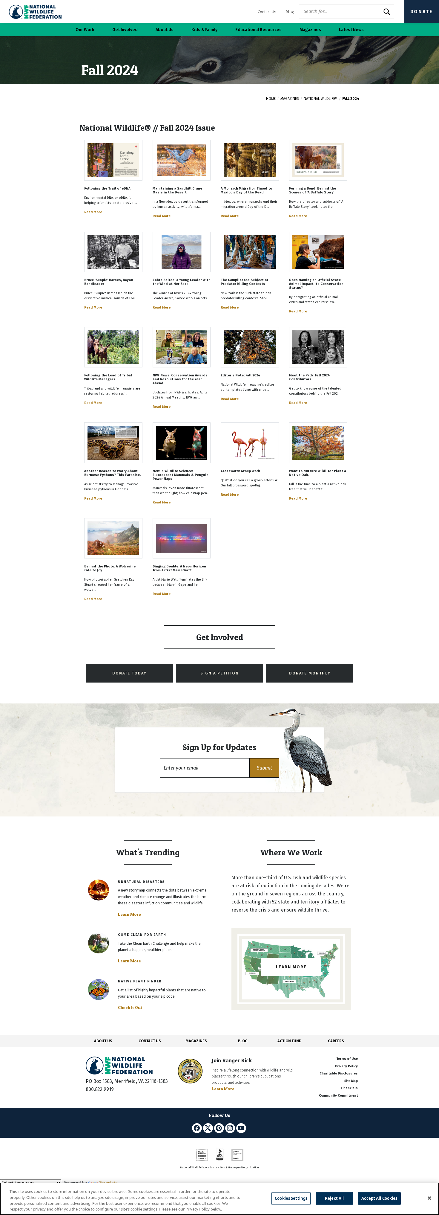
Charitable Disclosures (339, 1073)
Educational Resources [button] (258, 29)
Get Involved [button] (125, 29)
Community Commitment (338, 1096)
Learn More (129, 914)
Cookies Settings (291, 1198)
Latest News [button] (351, 29)
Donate (421, 11)
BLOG (243, 1041)
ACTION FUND (289, 1041)
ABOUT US (103, 1041)
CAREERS (336, 1041)
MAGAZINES (196, 1041)
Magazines (289, 99)
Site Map (351, 1081)
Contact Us (267, 12)
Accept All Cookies (379, 1198)
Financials (349, 1088)
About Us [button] (165, 29)
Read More (93, 212)
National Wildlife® (320, 99)
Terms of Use (347, 1059)
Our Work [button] (85, 29)
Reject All (334, 1198)
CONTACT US (150, 1041)
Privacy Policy (346, 1066)
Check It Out (130, 1007)
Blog (290, 12)
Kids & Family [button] (204, 29)
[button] (264, 768)
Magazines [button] (310, 29)
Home (271, 99)
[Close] (429, 1198)
